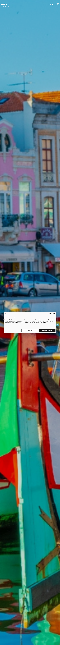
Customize (29, 330)
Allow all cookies (47, 330)
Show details (50, 327)
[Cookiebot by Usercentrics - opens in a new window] (50, 313)
